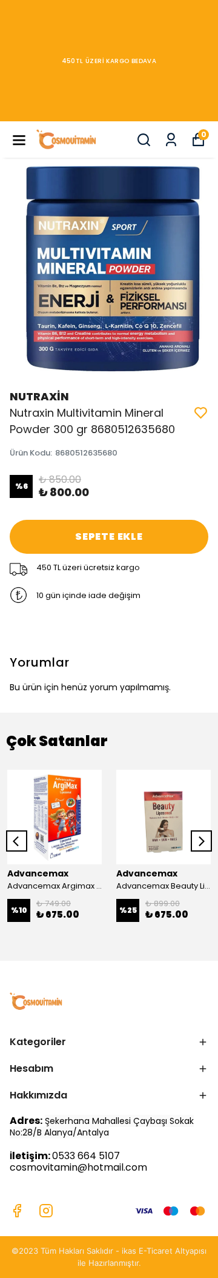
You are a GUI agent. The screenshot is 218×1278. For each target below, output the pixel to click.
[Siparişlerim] (171, 139)
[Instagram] (46, 1210)
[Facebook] (17, 1210)
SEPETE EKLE (109, 536)
